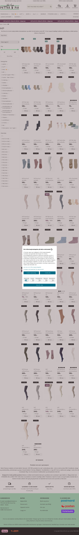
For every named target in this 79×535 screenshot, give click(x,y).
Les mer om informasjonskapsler (32, 267)
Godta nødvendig (31, 273)
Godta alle (47, 273)
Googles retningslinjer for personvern (33, 269)
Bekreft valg (39, 285)
